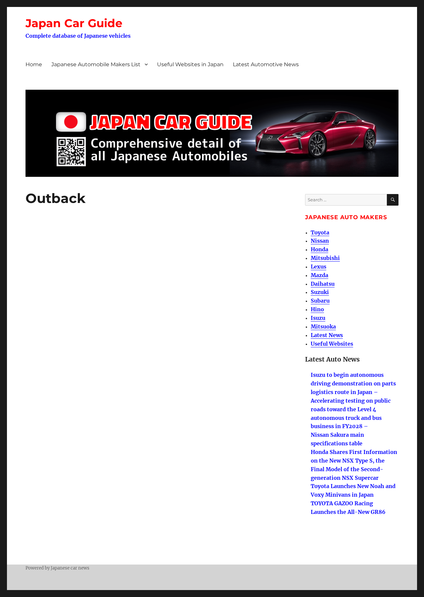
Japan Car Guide (74, 23)
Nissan (320, 240)
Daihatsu (323, 283)
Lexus (318, 266)
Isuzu (318, 318)
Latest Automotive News (266, 64)
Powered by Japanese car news (57, 568)
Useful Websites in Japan (190, 64)
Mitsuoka (323, 326)
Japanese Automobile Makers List (95, 64)
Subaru (320, 300)
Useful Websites (332, 343)
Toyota (320, 232)
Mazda (319, 275)
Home (34, 64)
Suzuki (320, 292)
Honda (319, 249)
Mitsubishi (325, 258)
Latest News (327, 335)
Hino (317, 309)
